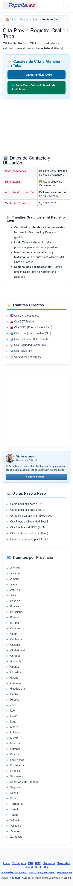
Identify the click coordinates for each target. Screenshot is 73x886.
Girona (14, 677)
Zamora (15, 831)
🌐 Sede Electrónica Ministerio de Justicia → (33, 87)
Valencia (15, 820)
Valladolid (16, 825)
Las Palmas (17, 760)
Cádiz (13, 634)
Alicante (15, 573)
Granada (15, 683)
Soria (13, 798)
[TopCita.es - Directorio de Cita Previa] (20, 5)
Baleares (15, 606)
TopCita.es (14, 877)
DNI (30, 863)
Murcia (14, 738)
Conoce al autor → (36, 476)
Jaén (13, 705)
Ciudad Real (17, 650)
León (13, 710)
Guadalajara (17, 688)
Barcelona (16, 612)
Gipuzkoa (16, 672)
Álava (13, 584)
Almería (14, 579)
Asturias (15, 590)
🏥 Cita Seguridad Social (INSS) (29, 345)
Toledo (14, 814)
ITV (46, 867)
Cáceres (15, 628)
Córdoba (15, 655)
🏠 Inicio (11, 19)
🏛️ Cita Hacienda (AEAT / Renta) (29, 339)
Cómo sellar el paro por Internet (29, 539)
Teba (35, 19)
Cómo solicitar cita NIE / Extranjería (31, 515)
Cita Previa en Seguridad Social (29, 521)
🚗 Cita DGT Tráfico (22, 321)
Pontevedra (17, 765)
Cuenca (14, 666)
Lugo (13, 721)
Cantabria (16, 639)
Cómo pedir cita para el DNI (26, 504)
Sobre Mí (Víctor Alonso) (14, 872)
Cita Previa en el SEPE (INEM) (28, 527)
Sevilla (14, 793)
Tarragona (16, 803)
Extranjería (19, 863)
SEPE (38, 867)
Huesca (14, 699)
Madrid (14, 727)
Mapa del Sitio (64, 872)
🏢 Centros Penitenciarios (25, 356)
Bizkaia (14, 617)
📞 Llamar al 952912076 (36, 74)
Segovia (15, 787)
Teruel (14, 809)
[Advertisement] (36, 127)
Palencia (15, 754)
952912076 (50, 203)
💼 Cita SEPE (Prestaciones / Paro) (31, 327)
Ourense (15, 749)
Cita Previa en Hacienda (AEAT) (29, 533)
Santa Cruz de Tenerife (24, 782)
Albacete (15, 568)
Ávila (13, 595)
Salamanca (17, 776)
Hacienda (49, 863)
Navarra (15, 743)
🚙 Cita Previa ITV (21, 351)
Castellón (15, 644)
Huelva (14, 694)
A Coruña (16, 661)
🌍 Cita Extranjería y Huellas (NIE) (30, 333)
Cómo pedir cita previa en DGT (28, 510)
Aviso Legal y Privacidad (42, 872)
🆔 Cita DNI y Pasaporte (24, 315)
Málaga (24, 19)
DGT (38, 863)
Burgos (14, 623)
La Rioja (15, 771)
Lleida (13, 716)
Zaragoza (16, 836)
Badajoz (15, 601)
